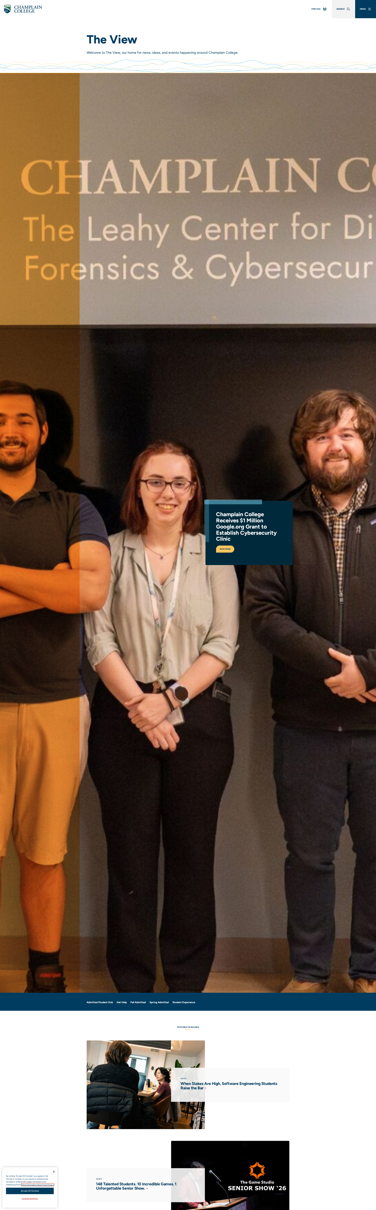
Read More (225, 549)
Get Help (122, 1002)
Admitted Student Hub (100, 1002)
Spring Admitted (159, 1002)
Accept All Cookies (30, 1191)
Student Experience (183, 1002)
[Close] (54, 1171)
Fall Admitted (138, 1002)
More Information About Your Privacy (38, 1185)
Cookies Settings (30, 1199)
